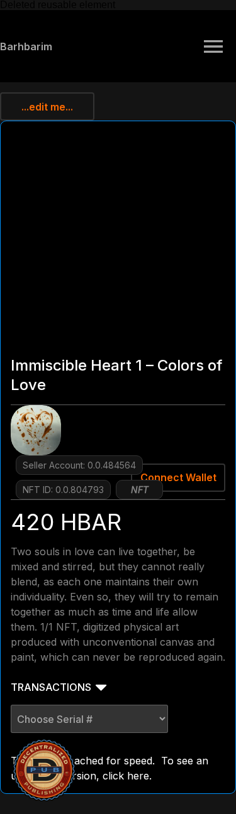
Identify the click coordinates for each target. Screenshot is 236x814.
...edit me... (47, 106)
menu (213, 46)
